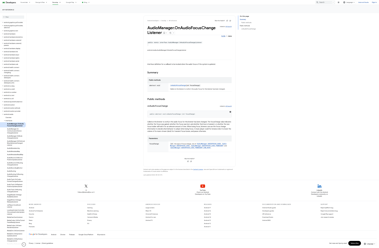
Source (31, 217)
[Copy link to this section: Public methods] (167, 99)
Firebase (72, 234)
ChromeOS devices (152, 214)
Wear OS (148, 211)
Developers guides (268, 211)
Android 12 (207, 223)
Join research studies (327, 217)
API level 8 (229, 26)
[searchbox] (13, 17)
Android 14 (207, 217)
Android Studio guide (269, 208)
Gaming (89, 208)
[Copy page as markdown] (170, 33)
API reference (8, 10)
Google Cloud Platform (86, 234)
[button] (13, 22)
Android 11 (207, 226)
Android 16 (207, 211)
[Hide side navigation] (24, 244)
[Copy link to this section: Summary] (160, 73)
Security (31, 214)
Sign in (374, 2)
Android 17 (207, 208)
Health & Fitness (92, 214)
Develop (55, 2)
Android (31, 208)
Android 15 (207, 214)
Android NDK (266, 220)
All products (101, 234)
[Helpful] (227, 20)
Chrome (62, 234)
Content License (198, 169)
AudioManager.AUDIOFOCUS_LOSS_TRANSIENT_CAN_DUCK (190, 148)
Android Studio (363, 2)
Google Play (70, 2)
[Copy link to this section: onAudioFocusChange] (170, 106)
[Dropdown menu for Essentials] (30, 2)
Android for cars (151, 217)
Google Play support (327, 214)
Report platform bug (327, 208)
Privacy (89, 220)
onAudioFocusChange (178, 85)
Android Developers (153, 20)
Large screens (150, 208)
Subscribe (355, 243)
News (30, 220)
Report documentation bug (329, 211)
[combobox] (325, 2)
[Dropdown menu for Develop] (61, 2)
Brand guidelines (47, 243)
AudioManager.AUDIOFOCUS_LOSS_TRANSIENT (207, 146)
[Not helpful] (230, 20)
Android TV (149, 220)
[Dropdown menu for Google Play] (76, 2)
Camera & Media (92, 217)
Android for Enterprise (36, 211)
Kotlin (223, 36)
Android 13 (207, 220)
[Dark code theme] (230, 112)
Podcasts (32, 226)
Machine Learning (93, 211)
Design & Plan (40, 2)
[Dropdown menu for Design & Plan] (47, 2)
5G (88, 223)
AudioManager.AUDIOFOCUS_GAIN (209, 144)
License (37, 243)
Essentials (24, 2)
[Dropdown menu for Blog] (89, 2)
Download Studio (267, 217)
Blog (85, 2)
